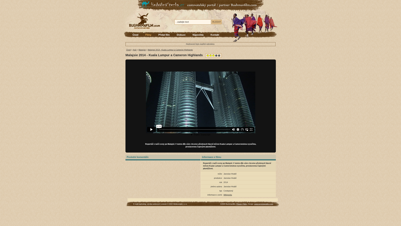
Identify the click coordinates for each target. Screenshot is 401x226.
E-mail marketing (139, 204)
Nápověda (198, 34)
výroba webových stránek (157, 204)
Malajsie (142, 50)
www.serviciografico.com (263, 204)
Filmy (148, 34)
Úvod (135, 34)
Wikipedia (228, 195)
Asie (135, 50)
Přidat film (164, 34)
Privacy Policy (241, 204)
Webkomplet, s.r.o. (180, 204)
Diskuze (181, 34)
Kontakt (215, 34)
